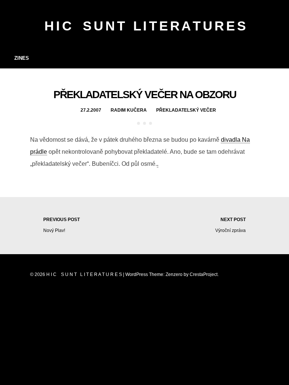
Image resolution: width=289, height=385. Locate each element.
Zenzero (174, 274)
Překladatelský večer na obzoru (144, 94)
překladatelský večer (186, 110)
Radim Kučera (129, 110)
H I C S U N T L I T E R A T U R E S (144, 25)
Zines (21, 58)
